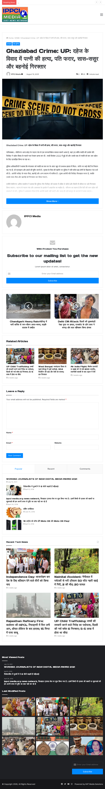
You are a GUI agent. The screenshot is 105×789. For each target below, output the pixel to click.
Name (9, 432)
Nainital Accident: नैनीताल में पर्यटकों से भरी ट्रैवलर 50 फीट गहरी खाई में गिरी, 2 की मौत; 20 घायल (52, 2)
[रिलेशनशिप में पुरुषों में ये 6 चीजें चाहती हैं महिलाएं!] (13, 490)
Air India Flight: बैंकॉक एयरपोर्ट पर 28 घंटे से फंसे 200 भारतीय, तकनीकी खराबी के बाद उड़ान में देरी (84, 369)
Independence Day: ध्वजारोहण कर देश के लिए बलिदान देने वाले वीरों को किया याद (28, 580)
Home (11, 38)
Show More (51, 201)
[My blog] (15, 14)
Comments (85, 469)
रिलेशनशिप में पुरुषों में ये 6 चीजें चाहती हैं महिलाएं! (40, 486)
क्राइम (17, 38)
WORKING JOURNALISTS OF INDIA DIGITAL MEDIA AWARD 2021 (41, 479)
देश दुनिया (16, 44)
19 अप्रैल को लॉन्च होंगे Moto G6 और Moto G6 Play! (46, 521)
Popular (18, 469)
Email (9, 443)
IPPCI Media (16, 74)
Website (58, 443)
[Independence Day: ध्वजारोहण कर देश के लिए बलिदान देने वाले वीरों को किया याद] (28, 561)
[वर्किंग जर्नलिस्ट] (13, 513)
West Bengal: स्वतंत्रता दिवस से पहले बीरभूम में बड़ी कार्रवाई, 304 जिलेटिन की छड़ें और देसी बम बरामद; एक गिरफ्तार (52, 370)
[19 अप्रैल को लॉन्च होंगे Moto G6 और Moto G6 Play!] (13, 525)
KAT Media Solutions (94, 784)
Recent (51, 469)
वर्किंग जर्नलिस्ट (28, 509)
